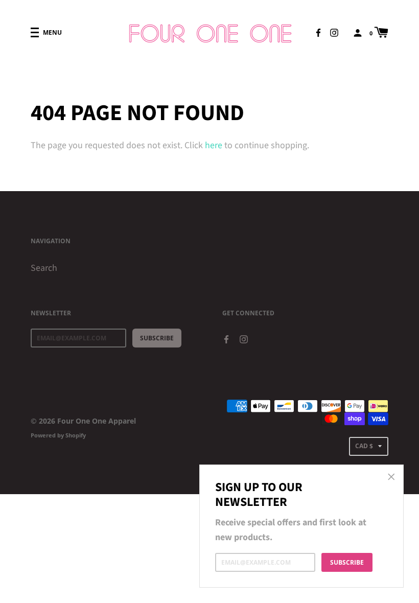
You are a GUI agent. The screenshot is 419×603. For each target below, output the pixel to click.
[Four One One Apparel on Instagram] (334, 32)
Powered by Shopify (58, 435)
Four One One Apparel (96, 421)
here (213, 145)
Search (44, 268)
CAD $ (364, 446)
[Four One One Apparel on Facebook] (318, 32)
